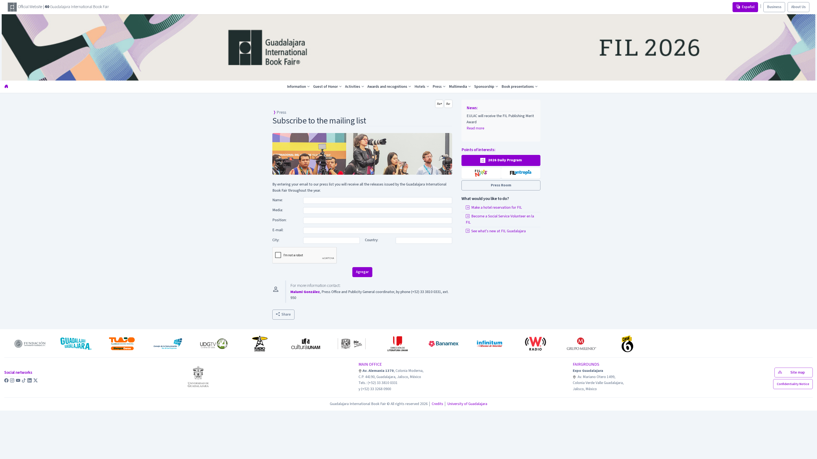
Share (286, 314)
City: (275, 240)
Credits (435, 404)
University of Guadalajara (465, 404)
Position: (279, 220)
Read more (475, 128)
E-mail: (277, 230)
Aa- (448, 104)
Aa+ (439, 104)
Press (437, 86)
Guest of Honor (325, 86)
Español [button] (748, 7)
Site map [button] (799, 372)
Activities (352, 86)
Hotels (419, 86)
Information (296, 86)
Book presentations (517, 86)
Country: (371, 240)
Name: (277, 200)
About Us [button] (798, 7)
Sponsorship (484, 86)
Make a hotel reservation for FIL (496, 207)
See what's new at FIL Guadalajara (498, 231)
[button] (500, 160)
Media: (277, 210)
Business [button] (774, 7)
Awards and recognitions (387, 86)
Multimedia (458, 86)
